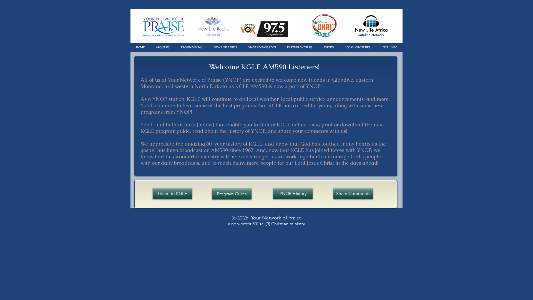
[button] (162, 47)
